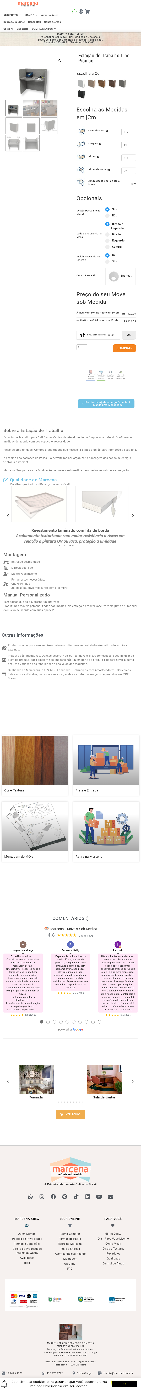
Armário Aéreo (49, 15)
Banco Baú (34, 22)
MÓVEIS (29, 15)
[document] (70, 695)
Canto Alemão (52, 22)
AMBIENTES (10, 15)
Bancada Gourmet (14, 22)
